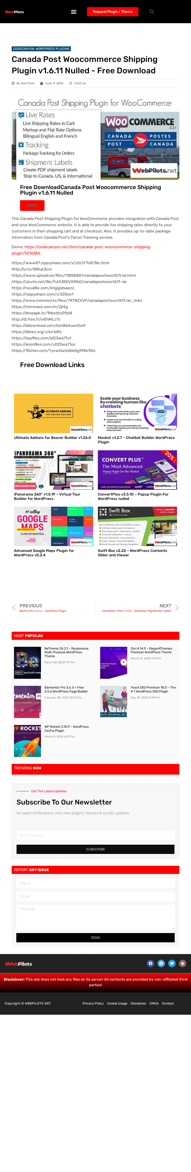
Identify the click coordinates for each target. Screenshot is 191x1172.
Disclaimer (138, 1003)
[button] (73, 11)
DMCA (154, 1003)
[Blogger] (182, 963)
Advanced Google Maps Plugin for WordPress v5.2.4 (44, 552)
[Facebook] (150, 963)
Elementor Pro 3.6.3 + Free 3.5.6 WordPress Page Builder (66, 689)
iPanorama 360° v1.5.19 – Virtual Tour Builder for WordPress (47, 496)
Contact (168, 1003)
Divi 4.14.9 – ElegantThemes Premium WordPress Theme (151, 650)
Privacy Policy (93, 1003)
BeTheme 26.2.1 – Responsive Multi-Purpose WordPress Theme (66, 652)
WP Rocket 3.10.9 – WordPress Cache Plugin (66, 729)
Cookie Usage (117, 1003)
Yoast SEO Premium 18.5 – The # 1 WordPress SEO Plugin (153, 689)
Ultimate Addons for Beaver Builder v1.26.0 (52, 437)
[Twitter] (172, 963)
